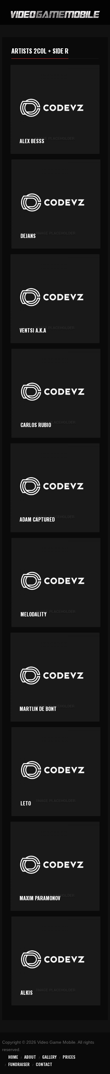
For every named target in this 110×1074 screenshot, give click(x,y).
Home (13, 1057)
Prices (69, 1057)
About (30, 1057)
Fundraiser (19, 1064)
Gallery (49, 1057)
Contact (44, 1064)
